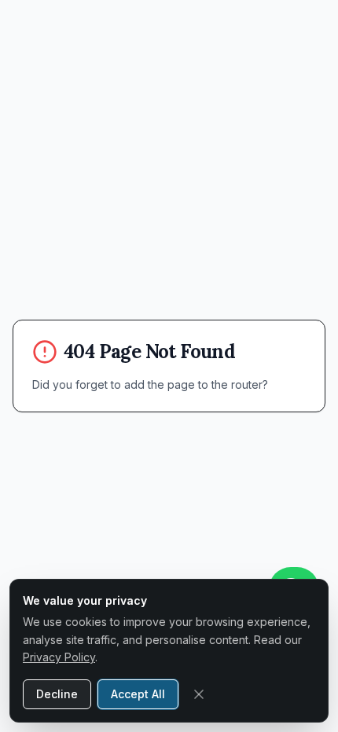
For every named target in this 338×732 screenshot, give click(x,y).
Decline (57, 694)
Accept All (138, 694)
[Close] (199, 694)
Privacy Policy (59, 657)
